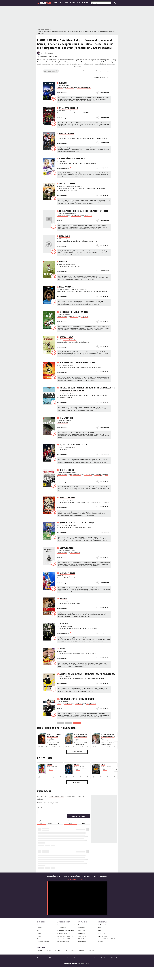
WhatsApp (82, 950)
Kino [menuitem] (78, 3)
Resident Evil (101, 933)
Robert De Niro (82, 936)
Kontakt (39, 936)
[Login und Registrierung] (115, 3)
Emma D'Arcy (81, 933)
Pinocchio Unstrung (77, 879)
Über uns (39, 925)
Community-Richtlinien (56, 796)
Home (38, 29)
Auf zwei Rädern (61, 927)
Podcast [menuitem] (72, 3)
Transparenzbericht (73, 958)
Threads (73, 950)
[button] (51, 71)
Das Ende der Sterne (103, 925)
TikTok (65, 950)
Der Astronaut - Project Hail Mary (66, 936)
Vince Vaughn (81, 930)
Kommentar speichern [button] (78, 816)
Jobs (84, 958)
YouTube (48, 950)
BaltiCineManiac (48, 53)
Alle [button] (41, 823)
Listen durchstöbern (46, 29)
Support (39, 933)
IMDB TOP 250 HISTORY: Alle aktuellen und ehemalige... (54, 736)
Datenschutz (59, 958)
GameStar (93, 958)
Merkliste (49, 764)
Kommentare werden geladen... (48, 803)
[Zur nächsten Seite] (85, 723)
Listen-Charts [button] (77, 782)
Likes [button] (83, 823)
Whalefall (100, 941)
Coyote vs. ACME (102, 936)
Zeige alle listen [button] (77, 752)
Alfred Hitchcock (82, 941)
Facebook (39, 950)
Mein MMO (114, 958)
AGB (49, 958)
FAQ (38, 930)
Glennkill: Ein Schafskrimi (64, 939)
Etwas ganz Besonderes (63, 933)
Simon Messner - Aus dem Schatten (66, 925)
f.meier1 (51, 770)
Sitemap (39, 927)
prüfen (103, 764)
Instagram (57, 950)
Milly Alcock (81, 939)
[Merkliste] (42, 769)
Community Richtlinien (43, 941)
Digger (100, 930)
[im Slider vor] (116, 739)
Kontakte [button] (50, 823)
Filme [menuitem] (55, 3)
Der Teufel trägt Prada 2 (63, 941)
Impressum (40, 958)
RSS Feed (91, 950)
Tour (38, 939)
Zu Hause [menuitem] (85, 3)
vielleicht (76, 764)
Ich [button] (58, 823)
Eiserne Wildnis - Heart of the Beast (107, 939)
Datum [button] (70, 823)
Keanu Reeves (81, 927)
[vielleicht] (69, 769)
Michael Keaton (82, 925)
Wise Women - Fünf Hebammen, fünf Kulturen (66, 930)
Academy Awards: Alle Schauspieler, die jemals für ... (108, 736)
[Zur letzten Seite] (93, 723)
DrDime (78, 770)
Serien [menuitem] (61, 3)
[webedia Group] (77, 964)
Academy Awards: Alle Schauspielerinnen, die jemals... (80, 736)
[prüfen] (96, 769)
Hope (99, 927)
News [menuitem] (66, 3)
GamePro (103, 958)
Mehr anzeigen (77, 66)
